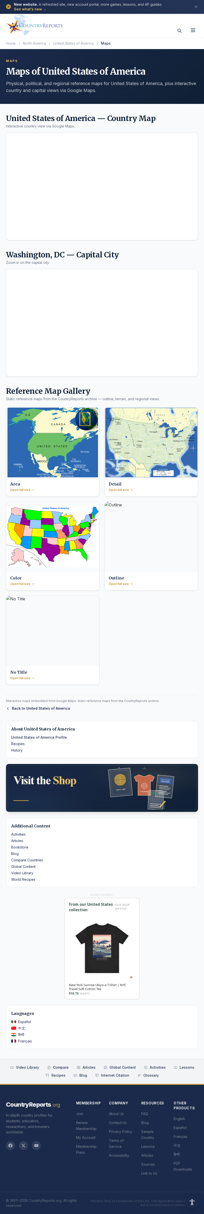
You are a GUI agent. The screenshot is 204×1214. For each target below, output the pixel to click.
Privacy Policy (120, 1131)
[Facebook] (10, 1145)
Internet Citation (115, 1075)
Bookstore (19, 847)
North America (34, 43)
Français (25, 1041)
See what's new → (30, 9)
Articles (17, 841)
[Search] (179, 30)
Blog (15, 853)
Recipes (18, 744)
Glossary (151, 1075)
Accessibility (119, 1155)
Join (79, 1114)
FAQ (144, 1114)
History (17, 750)
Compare (61, 1067)
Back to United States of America (41, 708)
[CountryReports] (34, 23)
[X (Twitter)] (23, 1145)
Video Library (22, 873)
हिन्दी (21, 1034)
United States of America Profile (39, 737)
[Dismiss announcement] (196, 7)
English (179, 1119)
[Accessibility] (192, 1202)
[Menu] (193, 30)
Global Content (23, 866)
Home (11, 43)
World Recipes (23, 879)
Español (24, 1022)
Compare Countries (27, 860)
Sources (148, 1164)
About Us (116, 1114)
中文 (21, 1028)
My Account (86, 1137)
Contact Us (118, 1123)
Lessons (187, 1067)
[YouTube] (36, 1145)
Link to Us (149, 1173)
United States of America (73, 43)
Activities (18, 834)
